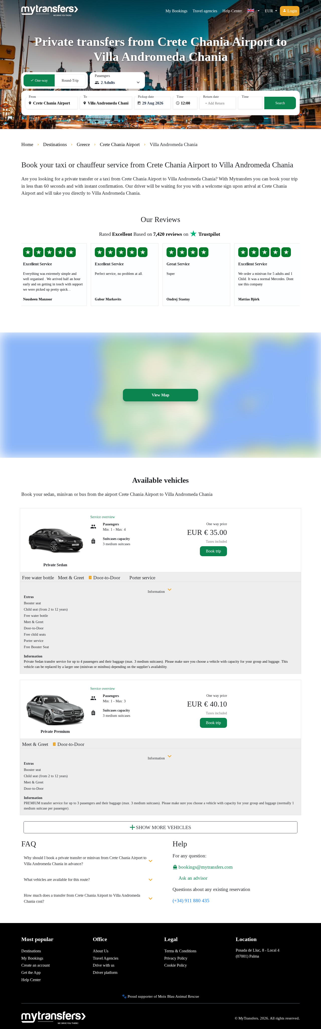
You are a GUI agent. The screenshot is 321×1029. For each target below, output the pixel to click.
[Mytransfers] (49, 11)
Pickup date (146, 96)
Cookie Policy (175, 965)
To (85, 96)
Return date (211, 96)
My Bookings (176, 11)
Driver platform (105, 972)
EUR (269, 11)
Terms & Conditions (180, 951)
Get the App (31, 972)
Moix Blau (166, 996)
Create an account (35, 965)
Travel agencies (205, 11)
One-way (41, 80)
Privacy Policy (175, 958)
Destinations (31, 951)
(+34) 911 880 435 (191, 900)
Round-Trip (70, 80)
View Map (160, 395)
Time (180, 96)
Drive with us (103, 965)
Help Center (232, 11)
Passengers (102, 76)
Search (280, 103)
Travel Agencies (105, 958)
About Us (100, 951)
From (32, 96)
